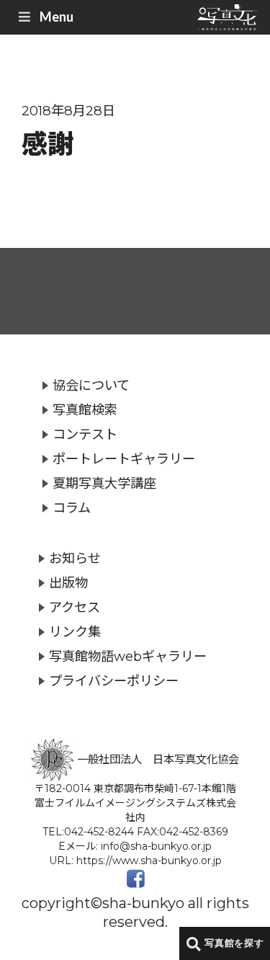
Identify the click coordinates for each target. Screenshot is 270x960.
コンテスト (85, 434)
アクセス (74, 607)
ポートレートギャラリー (124, 458)
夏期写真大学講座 (104, 483)
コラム (72, 507)
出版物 (68, 582)
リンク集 (75, 631)
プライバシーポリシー (114, 680)
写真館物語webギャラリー (128, 656)
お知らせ (75, 558)
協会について (91, 385)
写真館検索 (85, 409)
